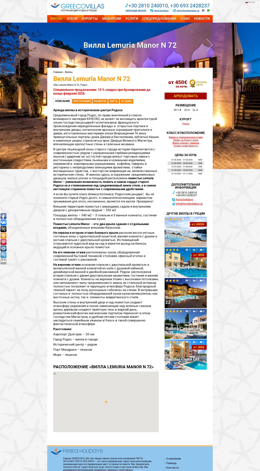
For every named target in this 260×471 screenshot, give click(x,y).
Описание (62, 101)
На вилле (100, 101)
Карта (114, 101)
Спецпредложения (159, 18)
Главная (57, 72)
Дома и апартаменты (186, 145)
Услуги (131, 18)
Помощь (171, 463)
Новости (202, 18)
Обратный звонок (135, 10)
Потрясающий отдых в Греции (79, 10)
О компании (173, 458)
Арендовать (186, 96)
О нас (185, 18)
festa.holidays (161, 10)
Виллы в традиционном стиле (186, 137)
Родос (185, 123)
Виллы (56, 18)
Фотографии (82, 101)
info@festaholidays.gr (188, 10)
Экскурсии (111, 18)
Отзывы (126, 101)
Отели (72, 18)
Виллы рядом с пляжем (185, 143)
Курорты (90, 18)
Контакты (172, 467)
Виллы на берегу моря (185, 140)
